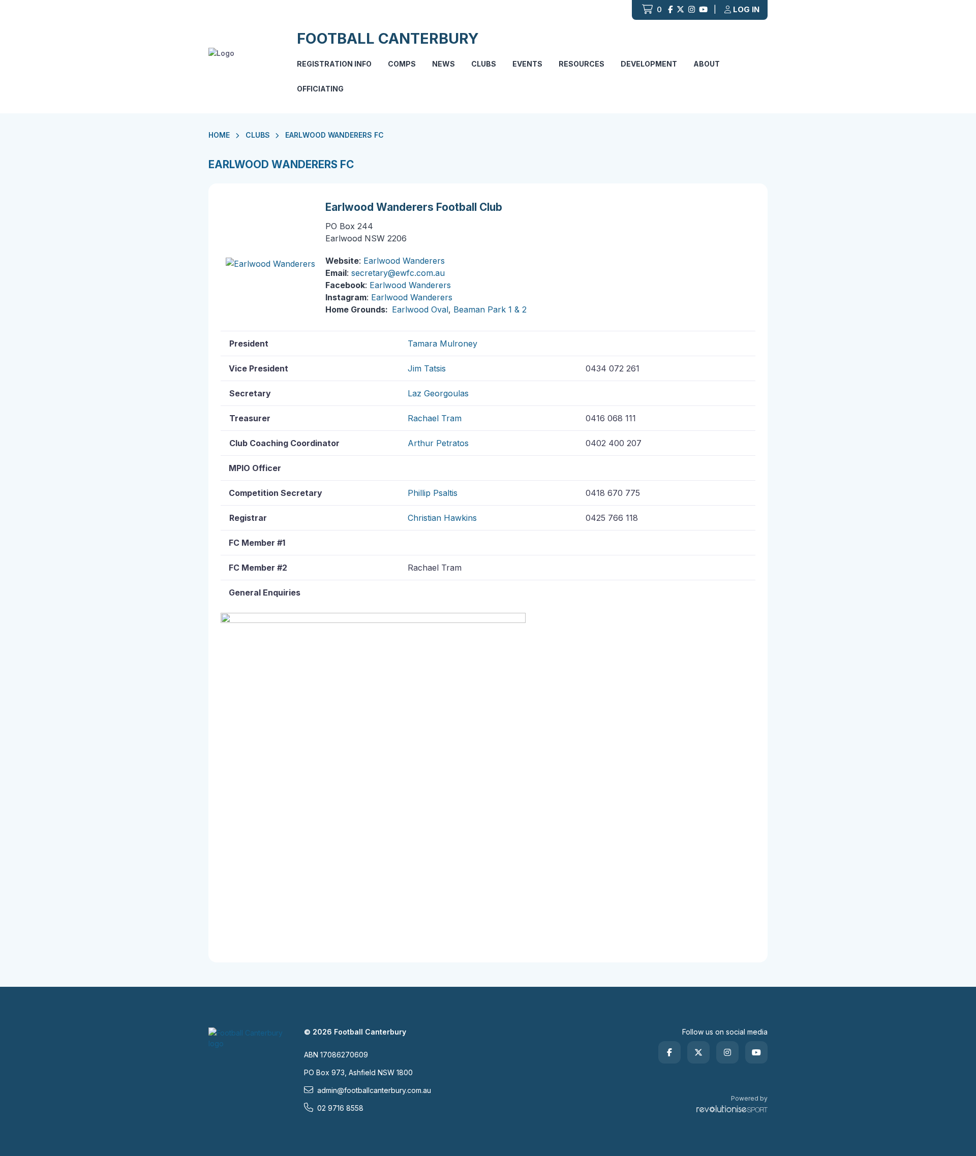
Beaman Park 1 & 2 (490, 309)
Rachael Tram (435, 418)
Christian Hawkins (442, 518)
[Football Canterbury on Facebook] (670, 10)
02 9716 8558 (340, 1108)
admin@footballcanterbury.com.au (374, 1090)
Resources (581, 63)
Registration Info (334, 63)
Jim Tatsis (427, 368)
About (706, 63)
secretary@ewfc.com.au (398, 273)
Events (527, 63)
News (443, 63)
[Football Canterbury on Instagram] (691, 10)
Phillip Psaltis (433, 493)
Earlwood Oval (420, 309)
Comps (402, 63)
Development (649, 63)
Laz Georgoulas (438, 393)
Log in (746, 9)
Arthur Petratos (438, 443)
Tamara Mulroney (442, 343)
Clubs (483, 63)
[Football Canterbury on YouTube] (703, 10)
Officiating (320, 88)
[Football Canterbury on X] (680, 10)
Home (219, 135)
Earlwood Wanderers (404, 261)
